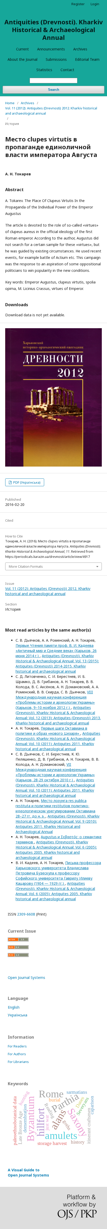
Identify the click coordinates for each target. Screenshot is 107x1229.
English (13, 1007)
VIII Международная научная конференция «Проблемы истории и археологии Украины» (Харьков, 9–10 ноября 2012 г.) (55, 700)
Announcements (51, 49)
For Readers (17, 1046)
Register (78, 4)
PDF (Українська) (26, 482)
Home (10, 103)
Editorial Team (87, 59)
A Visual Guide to (28, 1172)
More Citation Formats (26, 566)
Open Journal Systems (26, 977)
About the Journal (22, 59)
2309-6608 (26, 914)
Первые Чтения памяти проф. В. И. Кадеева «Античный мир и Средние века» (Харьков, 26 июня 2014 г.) (56, 650)
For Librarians (18, 1061)
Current (22, 49)
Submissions (56, 59)
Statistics (44, 69)
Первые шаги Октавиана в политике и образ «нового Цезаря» (51, 731)
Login (95, 4)
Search (53, 90)
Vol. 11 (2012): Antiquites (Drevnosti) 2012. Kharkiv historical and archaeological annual (51, 111)
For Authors (17, 1054)
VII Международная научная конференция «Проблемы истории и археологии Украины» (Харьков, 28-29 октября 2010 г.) (55, 772)
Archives (80, 49)
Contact (67, 69)
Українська (17, 1015)
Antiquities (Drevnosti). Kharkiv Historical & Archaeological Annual (53, 30)
